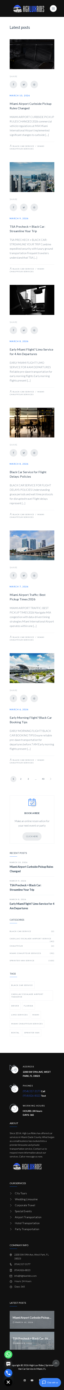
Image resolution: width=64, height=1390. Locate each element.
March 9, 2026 (19, 218)
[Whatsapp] (8, 1354)
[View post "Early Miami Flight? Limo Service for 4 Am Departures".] (32, 300)
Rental (15, 1033)
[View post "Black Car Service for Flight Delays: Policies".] (32, 422)
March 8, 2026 (19, 341)
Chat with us (52, 1382)
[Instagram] (25, 1380)
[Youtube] (32, 1380)
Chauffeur (32, 946)
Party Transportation (27, 1229)
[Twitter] (24, 84)
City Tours (21, 1193)
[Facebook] (13, 84)
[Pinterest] (34, 84)
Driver (15, 1006)
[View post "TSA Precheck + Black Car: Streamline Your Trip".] (32, 177)
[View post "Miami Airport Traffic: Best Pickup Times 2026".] (32, 545)
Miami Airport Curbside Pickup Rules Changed (31, 869)
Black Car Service (23, 146)
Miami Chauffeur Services (32, 953)
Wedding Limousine (26, 1199)
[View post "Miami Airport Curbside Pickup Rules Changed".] (32, 54)
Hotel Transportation (27, 1223)
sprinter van (32, 1033)
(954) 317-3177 (31, 1091)
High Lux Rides (36, 1365)
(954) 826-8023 (31, 1095)
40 (43, 779)
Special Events (23, 1211)
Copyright (15, 1365)
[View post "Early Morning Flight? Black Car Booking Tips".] (32, 668)
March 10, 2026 (20, 95)
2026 (26, 1365)
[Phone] (8, 1373)
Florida (28, 1006)
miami (35, 1015)
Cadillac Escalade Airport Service (32, 939)
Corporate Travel (25, 1205)
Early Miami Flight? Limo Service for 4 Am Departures (32, 906)
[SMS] (8, 1364)
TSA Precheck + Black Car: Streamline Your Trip (25, 887)
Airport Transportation (28, 1217)
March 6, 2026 (19, 709)
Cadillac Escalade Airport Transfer (27, 995)
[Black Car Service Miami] (28, 8)
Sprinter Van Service (32, 960)
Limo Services (19, 1015)
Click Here (32, 836)
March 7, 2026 (19, 586)
